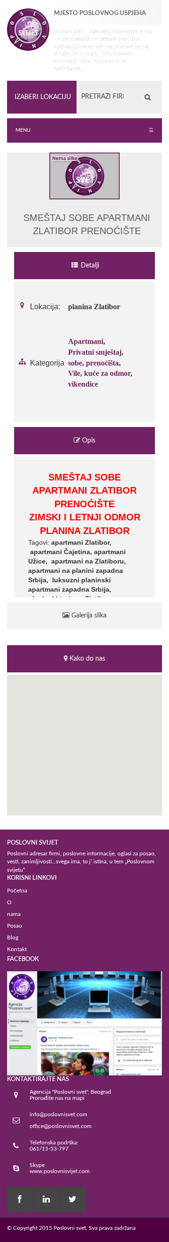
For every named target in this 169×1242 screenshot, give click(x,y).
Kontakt (17, 949)
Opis (87, 440)
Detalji (89, 265)
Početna (17, 890)
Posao (14, 926)
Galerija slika (88, 615)
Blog (12, 937)
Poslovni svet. (70, 1228)
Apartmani (85, 341)
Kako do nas (86, 658)
